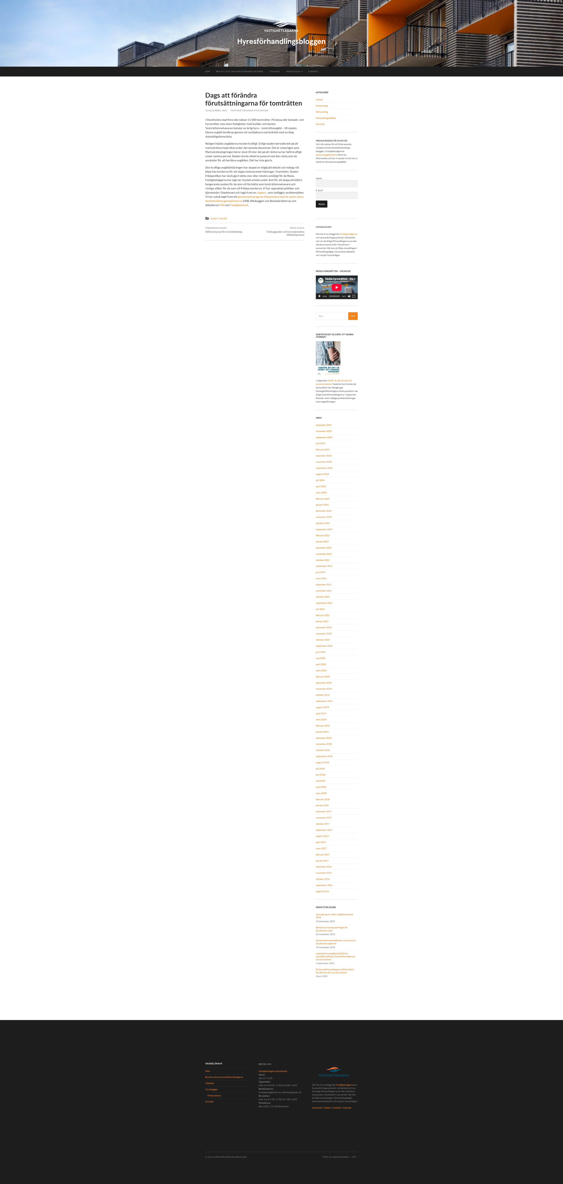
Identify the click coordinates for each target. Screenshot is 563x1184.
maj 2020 (320, 658)
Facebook (317, 1107)
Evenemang (322, 105)
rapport (262, 192)
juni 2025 (320, 443)
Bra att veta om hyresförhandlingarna (239, 71)
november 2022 (324, 553)
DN (223, 205)
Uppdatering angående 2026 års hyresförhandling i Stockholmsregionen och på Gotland (335, 956)
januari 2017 (322, 860)
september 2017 (324, 829)
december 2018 (323, 737)
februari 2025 (323, 449)
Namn (319, 178)
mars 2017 (321, 848)
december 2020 (323, 627)
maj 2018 (320, 780)
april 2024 (321, 486)
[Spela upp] (319, 296)
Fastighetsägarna (348, 234)
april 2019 (321, 713)
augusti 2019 (322, 707)
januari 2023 (322, 541)
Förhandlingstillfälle (326, 118)
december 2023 (323, 510)
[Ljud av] (349, 296)
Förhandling (322, 111)
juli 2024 (320, 480)
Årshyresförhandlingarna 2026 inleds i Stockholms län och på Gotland (335, 971)
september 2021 (324, 602)
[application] (337, 287)
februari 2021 (323, 615)
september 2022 (324, 566)
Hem (207, 71)
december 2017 (323, 811)
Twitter (327, 1107)
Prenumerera (214, 1095)
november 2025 (324, 431)
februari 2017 (323, 854)
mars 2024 (321, 492)
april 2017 (321, 842)
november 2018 (324, 743)
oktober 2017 (323, 823)
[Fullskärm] (353, 296)
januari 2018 (322, 805)
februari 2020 (323, 676)
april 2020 (321, 664)
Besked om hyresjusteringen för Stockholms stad (332, 929)
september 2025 (324, 437)
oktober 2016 (323, 879)
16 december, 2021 (216, 110)
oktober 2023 (323, 523)
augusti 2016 (322, 891)
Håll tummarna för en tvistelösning (223, 230)
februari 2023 (323, 535)
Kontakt (313, 71)
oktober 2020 (323, 639)
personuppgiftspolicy (326, 154)
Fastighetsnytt (239, 205)
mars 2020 (321, 670)
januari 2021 (322, 621)
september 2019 (324, 701)
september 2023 (324, 529)
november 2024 (324, 461)
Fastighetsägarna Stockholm (249, 110)
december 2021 (323, 584)
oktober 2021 (323, 596)
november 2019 (324, 688)
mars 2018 (321, 793)
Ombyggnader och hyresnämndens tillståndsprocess (285, 231)
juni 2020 (320, 652)
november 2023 (324, 517)
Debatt (214, 218)
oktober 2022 (323, 560)
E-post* (319, 190)
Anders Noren (340, 1157)
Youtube (347, 1107)
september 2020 (324, 645)
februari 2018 (323, 799)
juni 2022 (320, 572)
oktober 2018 (323, 750)
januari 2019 (322, 731)
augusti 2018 (322, 762)
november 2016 (324, 872)
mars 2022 (321, 578)
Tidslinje (274, 71)
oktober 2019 (323, 694)
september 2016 (324, 885)
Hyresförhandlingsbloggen (230, 1157)
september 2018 (324, 756)
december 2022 (323, 547)
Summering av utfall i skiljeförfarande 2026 (334, 916)
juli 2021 (320, 609)
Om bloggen (293, 71)
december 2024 (323, 455)
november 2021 (324, 590)
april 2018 (321, 786)
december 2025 (323, 424)
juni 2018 (320, 774)
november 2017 (324, 817)
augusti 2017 (322, 835)
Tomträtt (222, 218)
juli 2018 (320, 768)
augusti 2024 (322, 474)
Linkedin (336, 1107)
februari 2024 (323, 498)
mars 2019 (321, 719)
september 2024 (324, 467)
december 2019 (323, 682)
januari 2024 (322, 504)
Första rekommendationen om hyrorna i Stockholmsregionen (336, 942)
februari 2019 (323, 725)
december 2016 (323, 866)
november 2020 (324, 633)
